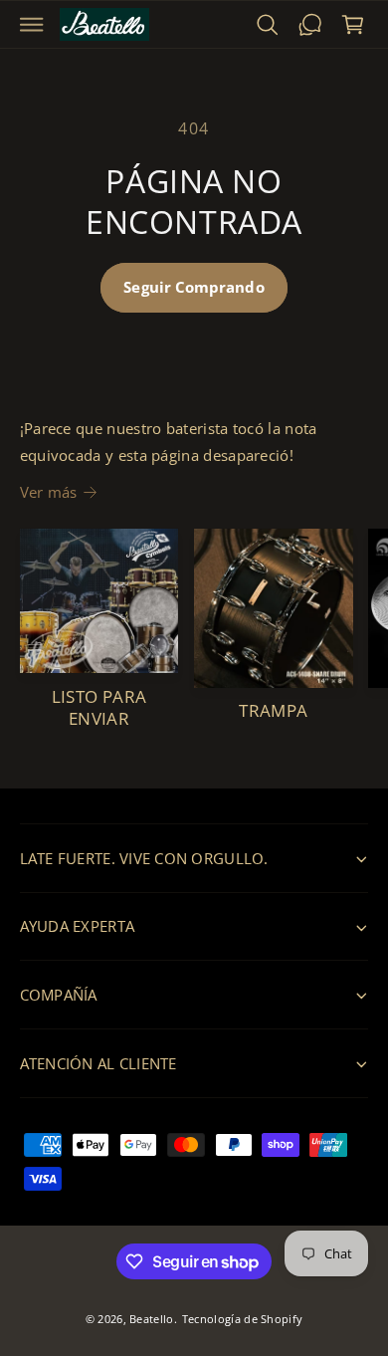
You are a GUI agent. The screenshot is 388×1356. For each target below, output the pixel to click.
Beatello (151, 1318)
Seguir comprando (193, 287)
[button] (31, 24)
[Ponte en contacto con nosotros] (310, 24)
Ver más (49, 492)
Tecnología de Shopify (242, 1318)
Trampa (273, 711)
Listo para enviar (99, 707)
